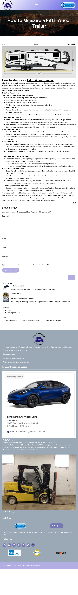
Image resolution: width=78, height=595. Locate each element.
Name (4, 238)
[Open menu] (37, 5)
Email (4, 247)
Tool (16, 93)
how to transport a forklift (31, 320)
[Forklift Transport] (6, 294)
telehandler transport (53, 320)
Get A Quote (56, 526)
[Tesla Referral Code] (6, 288)
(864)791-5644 (9, 354)
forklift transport (11, 320)
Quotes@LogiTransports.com (14, 358)
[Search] (71, 277)
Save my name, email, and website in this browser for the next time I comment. (32, 265)
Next (74, 203)
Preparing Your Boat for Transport (22, 298)
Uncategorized (12, 312)
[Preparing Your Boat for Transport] (6, 299)
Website (5, 256)
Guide (36, 44)
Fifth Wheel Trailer (40, 80)
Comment (6, 216)
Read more (51, 289)
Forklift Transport (17, 293)
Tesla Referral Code (18, 286)
